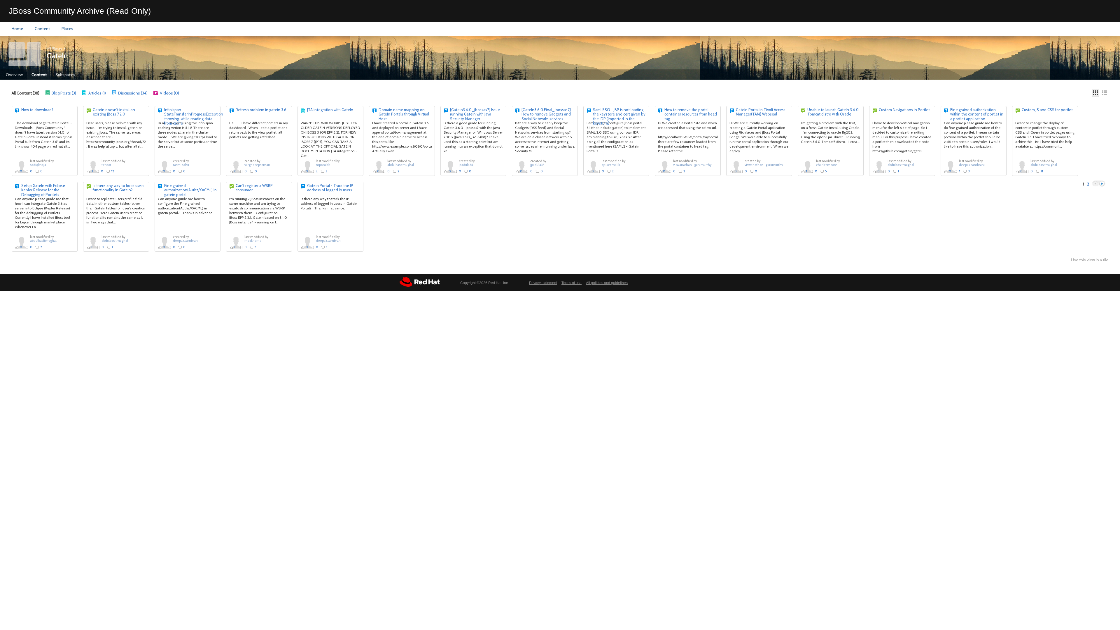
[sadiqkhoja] (21, 166)
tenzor (106, 165)
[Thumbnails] (1095, 93)
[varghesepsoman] (236, 166)
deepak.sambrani (972, 165)
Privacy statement (543, 283)
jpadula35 (466, 165)
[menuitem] (17, 28)
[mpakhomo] (236, 242)
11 (1042, 171)
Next (1102, 184)
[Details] (1104, 93)
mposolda (323, 165)
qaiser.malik (611, 165)
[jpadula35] (450, 166)
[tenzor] (93, 166)
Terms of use (571, 283)
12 (112, 171)
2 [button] (317, 171)
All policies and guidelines (607, 283)
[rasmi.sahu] (164, 166)
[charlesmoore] (807, 166)
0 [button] (21, 171)
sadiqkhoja (38, 165)
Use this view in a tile (1089, 260)
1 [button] (806, 171)
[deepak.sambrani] (950, 166)
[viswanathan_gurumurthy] (664, 166)
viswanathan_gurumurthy (692, 165)
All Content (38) (25, 93)
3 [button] (92, 171)
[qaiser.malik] (593, 166)
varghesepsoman (257, 165)
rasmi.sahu (181, 165)
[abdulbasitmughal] (379, 166)
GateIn (57, 55)
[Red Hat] (420, 282)
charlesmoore (826, 165)
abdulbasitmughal (400, 165)
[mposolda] (307, 166)
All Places (54, 48)
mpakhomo (252, 241)
